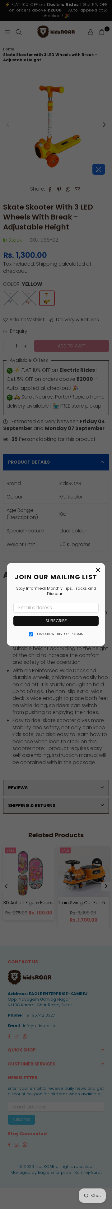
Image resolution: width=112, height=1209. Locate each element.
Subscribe (56, 621)
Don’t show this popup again (59, 634)
